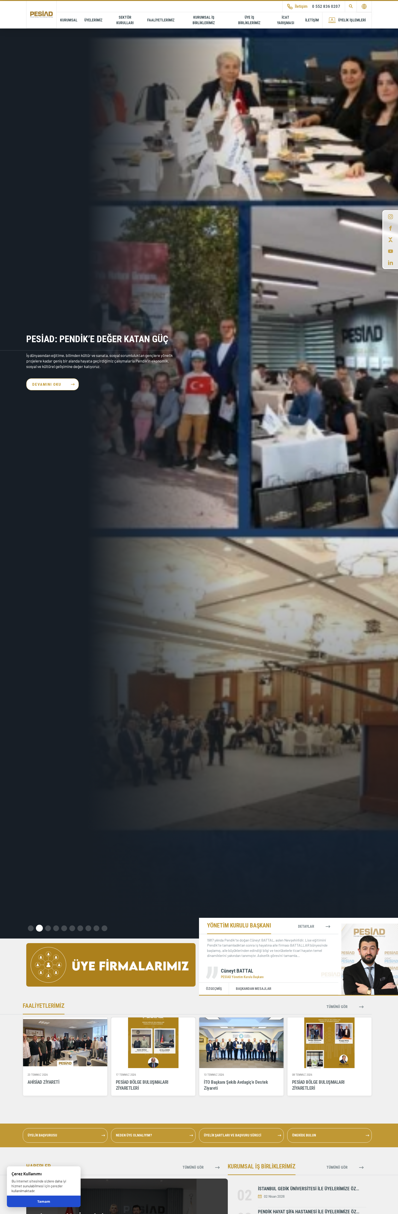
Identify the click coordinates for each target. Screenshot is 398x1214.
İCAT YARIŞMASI (285, 20)
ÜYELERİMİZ (93, 20)
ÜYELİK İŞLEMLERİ (352, 20)
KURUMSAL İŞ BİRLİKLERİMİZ (204, 20)
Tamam (43, 1201)
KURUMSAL (68, 20)
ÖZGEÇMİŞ (214, 989)
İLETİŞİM (312, 20)
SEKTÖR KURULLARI (125, 20)
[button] (31, 928)
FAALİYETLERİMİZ (161, 20)
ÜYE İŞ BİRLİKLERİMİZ (249, 20)
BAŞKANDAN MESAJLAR (253, 989)
